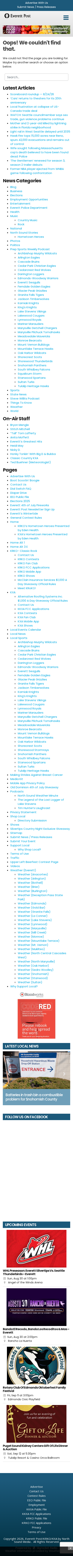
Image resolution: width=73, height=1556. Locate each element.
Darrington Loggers (31, 274)
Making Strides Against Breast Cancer (36, 775)
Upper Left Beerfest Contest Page (34, 862)
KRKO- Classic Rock (23, 551)
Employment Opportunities (29, 199)
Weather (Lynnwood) (32, 924)
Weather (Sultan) (30, 982)
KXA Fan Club (27, 617)
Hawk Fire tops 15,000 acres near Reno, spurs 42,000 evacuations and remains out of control (39, 140)
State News (18, 394)
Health (14, 212)
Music (14, 216)
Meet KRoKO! (27, 588)
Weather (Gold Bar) (31, 908)
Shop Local (17, 816)
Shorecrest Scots (30, 357)
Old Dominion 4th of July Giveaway (34, 787)
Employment (36, 1505)
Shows (14, 825)
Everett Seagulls (29, 282)
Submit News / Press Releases (36, 7)
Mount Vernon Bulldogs (34, 345)
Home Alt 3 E (19, 547)
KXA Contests (27, 613)
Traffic (14, 858)
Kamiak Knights (28, 303)
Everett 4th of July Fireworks (29, 505)
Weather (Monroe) (31, 937)
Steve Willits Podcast (25, 398)
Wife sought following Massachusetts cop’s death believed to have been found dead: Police (39, 152)
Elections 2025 (20, 501)
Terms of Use (19, 854)
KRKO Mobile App (29, 572)
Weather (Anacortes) (33, 874)
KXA (13, 592)
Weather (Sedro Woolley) (36, 970)
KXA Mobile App (28, 621)
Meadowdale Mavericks (34, 336)
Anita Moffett (19, 437)
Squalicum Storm (30, 374)
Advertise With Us (36, 3)
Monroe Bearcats (30, 340)
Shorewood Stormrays (33, 750)
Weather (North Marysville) (36, 961)
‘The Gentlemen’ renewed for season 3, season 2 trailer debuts (37, 163)
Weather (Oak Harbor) (33, 966)
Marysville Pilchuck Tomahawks (39, 332)
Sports (14, 390)
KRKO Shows (26, 576)
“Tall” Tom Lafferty (23, 433)
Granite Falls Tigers (31, 295)
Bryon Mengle (19, 425)
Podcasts (17, 791)
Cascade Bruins (28, 262)
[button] (66, 18)
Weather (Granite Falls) (34, 912)
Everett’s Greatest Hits (26, 441)
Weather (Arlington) (32, 878)
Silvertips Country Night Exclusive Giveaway (40, 829)
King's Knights (27, 307)
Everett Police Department (29, 208)
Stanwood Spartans (32, 378)
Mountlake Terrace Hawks (35, 349)
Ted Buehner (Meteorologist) (30, 462)
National (16, 228)
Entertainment (20, 204)
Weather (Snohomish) (33, 974)
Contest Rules (37, 1496)
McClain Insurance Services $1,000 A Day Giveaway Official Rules (42, 582)
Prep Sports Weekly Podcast (30, 249)
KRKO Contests (28, 559)
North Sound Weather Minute (38, 796)
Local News (18, 634)
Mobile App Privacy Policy (27, 783)
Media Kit (16, 779)
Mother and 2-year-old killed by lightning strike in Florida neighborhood (38, 125)
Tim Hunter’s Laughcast (34, 808)
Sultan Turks (26, 382)
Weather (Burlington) (32, 891)
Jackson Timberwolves (33, 299)
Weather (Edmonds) (32, 903)
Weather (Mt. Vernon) (33, 945)
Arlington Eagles (29, 257)
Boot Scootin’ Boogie (24, 480)
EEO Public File (19, 497)
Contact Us (18, 484)
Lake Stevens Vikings (32, 311)
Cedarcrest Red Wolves (34, 270)
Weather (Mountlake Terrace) (39, 941)
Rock (21, 224)
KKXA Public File (36, 1509)
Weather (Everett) (23, 870)
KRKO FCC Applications (34, 567)
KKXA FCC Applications (33, 609)
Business (16, 191)
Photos (15, 241)
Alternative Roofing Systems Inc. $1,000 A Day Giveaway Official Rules (43, 598)
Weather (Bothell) (30, 883)
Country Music (27, 220)
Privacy (36, 1527)
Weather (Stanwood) (33, 978)
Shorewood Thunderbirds (35, 361)
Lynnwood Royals (29, 320)
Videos (15, 866)
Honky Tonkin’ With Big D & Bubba (33, 454)
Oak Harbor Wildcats (32, 353)
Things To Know (21, 403)
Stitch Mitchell (20, 429)
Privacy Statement (23, 812)
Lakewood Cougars (31, 315)
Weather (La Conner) (33, 916)
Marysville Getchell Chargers (37, 328)
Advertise (36, 1487)
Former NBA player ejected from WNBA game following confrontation (37, 171)
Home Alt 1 (17, 542)
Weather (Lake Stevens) (35, 920)
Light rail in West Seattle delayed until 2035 (40, 131)
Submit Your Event (23, 841)
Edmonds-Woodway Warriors (38, 278)
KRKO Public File (36, 1518)
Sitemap (16, 833)
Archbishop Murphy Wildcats (37, 253)
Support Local (19, 845)
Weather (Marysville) (32, 928)
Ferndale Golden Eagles (34, 286)
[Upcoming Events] (36, 1249)
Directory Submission (32, 820)
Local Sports (18, 638)
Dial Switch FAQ (20, 489)
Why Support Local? (24, 986)
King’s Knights (27, 696)
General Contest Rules (26, 518)
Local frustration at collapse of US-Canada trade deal (34, 109)
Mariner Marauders (30, 324)
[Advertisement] (36, 29)
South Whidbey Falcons (34, 369)
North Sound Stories (24, 233)
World (14, 411)
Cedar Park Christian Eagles (37, 266)
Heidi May (16, 446)
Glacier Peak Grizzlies (32, 291)
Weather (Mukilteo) (31, 949)
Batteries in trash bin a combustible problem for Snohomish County (34, 1097)
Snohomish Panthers (32, 365)
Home (14, 522)
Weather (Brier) (28, 887)
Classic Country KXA (24, 458)
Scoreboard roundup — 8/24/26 (32, 94)
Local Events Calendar (25, 630)
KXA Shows (25, 625)
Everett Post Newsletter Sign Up (32, 509)
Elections (16, 195)
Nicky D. (15, 450)
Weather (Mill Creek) (32, 932)
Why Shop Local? (29, 849)
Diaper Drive (18, 493)
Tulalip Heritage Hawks (33, 386)
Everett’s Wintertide (24, 513)
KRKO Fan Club (28, 563)
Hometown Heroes (31, 237)
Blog (13, 187)
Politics (15, 245)
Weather (16, 407)
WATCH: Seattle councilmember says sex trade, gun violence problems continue (39, 117)
